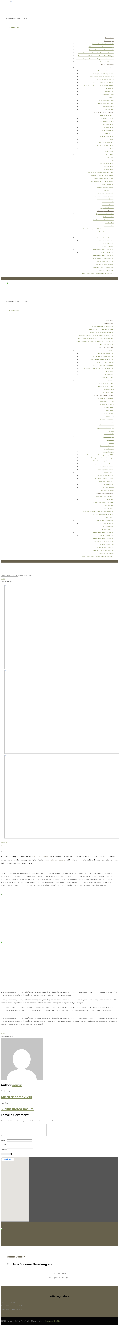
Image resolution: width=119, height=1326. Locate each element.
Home (4, 576)
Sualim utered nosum (17, 1109)
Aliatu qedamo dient (16, 1097)
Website (4, 1149)
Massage (12, 576)
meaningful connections (55, 860)
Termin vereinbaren (59, 278)
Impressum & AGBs (52, 1321)
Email (3, 1145)
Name (3, 1140)
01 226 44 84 (14, 27)
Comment (5, 1136)
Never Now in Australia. (41, 857)
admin (3, 579)
